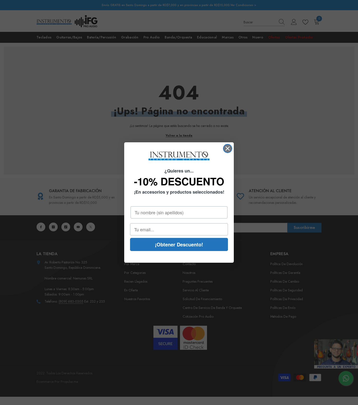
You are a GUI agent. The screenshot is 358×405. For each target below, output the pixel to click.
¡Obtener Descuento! (179, 244)
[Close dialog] (227, 148)
